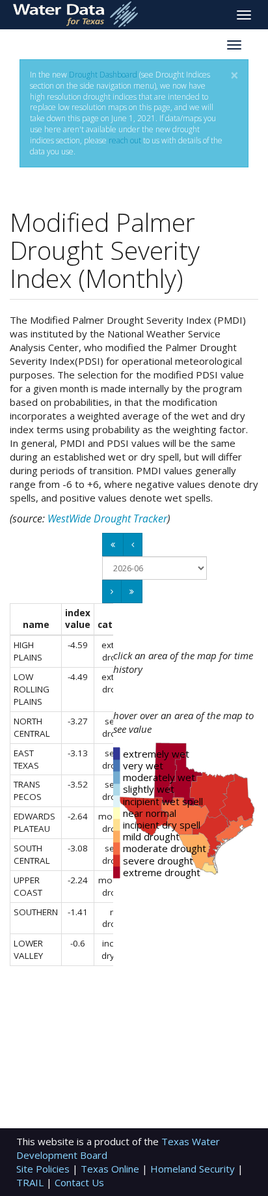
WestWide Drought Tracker (107, 518)
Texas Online (111, 1168)
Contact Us (79, 1182)
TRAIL (31, 1182)
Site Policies (44, 1168)
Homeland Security (193, 1168)
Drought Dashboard (103, 74)
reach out (125, 140)
